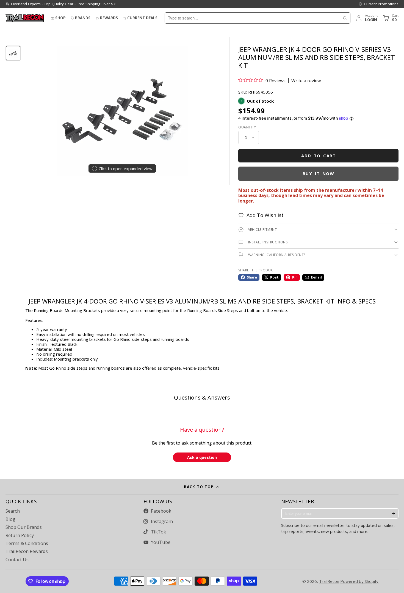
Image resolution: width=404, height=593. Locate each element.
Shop (60, 17)
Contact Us (17, 559)
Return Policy (19, 535)
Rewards (109, 17)
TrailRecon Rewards (26, 551)
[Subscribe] (393, 513)
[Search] (344, 18)
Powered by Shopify (359, 581)
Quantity (247, 127)
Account (366, 18)
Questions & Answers (202, 397)
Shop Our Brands (23, 527)
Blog (10, 519)
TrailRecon (329, 581)
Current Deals (142, 17)
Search (12, 511)
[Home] (24, 18)
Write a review (306, 80)
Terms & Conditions (26, 543)
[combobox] (252, 18)
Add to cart (318, 155)
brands (82, 17)
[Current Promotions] (378, 4)
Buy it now (318, 173)
